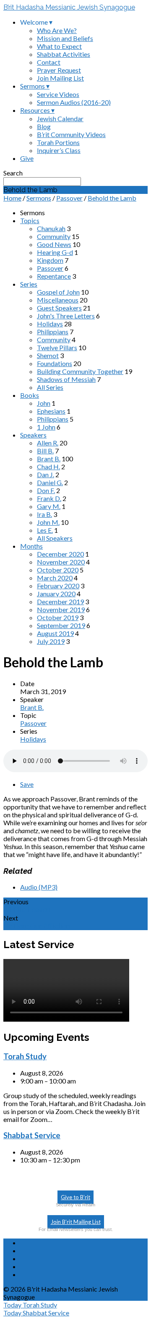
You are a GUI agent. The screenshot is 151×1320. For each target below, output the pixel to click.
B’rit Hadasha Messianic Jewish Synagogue (69, 7)
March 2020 (55, 578)
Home (12, 198)
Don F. (46, 490)
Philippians (52, 332)
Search (13, 173)
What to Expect (59, 46)
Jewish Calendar (60, 118)
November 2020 (61, 562)
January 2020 (56, 594)
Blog (44, 126)
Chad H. (48, 467)
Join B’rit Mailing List (76, 1221)
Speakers (33, 435)
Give (27, 158)
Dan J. (45, 474)
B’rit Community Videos (71, 134)
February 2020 (58, 586)
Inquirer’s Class (59, 150)
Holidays (50, 324)
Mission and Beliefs (65, 38)
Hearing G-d (55, 252)
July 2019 (51, 641)
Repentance (54, 276)
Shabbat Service (31, 1135)
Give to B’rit (75, 1197)
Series (28, 284)
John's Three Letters (66, 316)
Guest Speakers (59, 308)
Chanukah (51, 228)
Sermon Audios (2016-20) (74, 102)
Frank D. (49, 498)
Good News (54, 244)
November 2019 (61, 609)
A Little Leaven (26, 910)
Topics (29, 220)
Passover (69, 198)
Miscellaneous (57, 300)
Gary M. (48, 506)
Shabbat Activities (63, 54)
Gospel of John (58, 292)
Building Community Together (80, 371)
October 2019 (57, 617)
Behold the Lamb (112, 198)
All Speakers (55, 538)
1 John (46, 427)
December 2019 (60, 601)
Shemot (48, 355)
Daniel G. (50, 482)
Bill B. (45, 451)
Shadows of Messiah (66, 379)
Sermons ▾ (34, 86)
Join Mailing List (60, 78)
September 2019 (61, 625)
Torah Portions (58, 142)
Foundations (54, 363)
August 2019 (55, 633)
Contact (48, 62)
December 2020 (60, 554)
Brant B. (48, 459)
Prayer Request (59, 70)
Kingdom (50, 260)
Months (31, 546)
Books (29, 395)
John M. (48, 522)
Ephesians (51, 411)
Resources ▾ (37, 110)
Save (27, 784)
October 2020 (57, 570)
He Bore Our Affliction (36, 926)
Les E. (45, 530)
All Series (50, 387)
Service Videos (58, 94)
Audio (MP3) (38, 887)
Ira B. (44, 514)
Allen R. (47, 443)
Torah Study (25, 1056)
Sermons (38, 198)
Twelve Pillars (57, 347)
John (43, 403)
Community (53, 236)
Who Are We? (57, 30)
